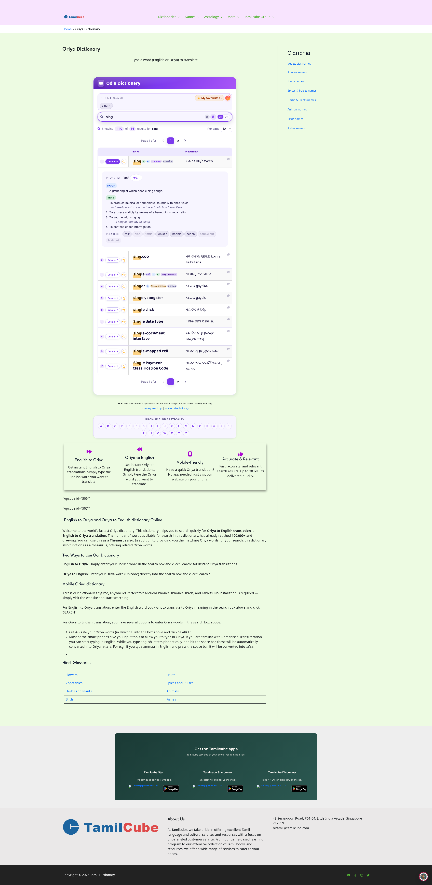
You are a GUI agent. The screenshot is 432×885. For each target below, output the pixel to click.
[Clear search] (207, 117)
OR (226, 116)
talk (127, 234)
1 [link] (170, 141)
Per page (213, 128)
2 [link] (178, 140)
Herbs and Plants (79, 691)
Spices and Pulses (180, 683)
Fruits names (296, 81)
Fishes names (296, 128)
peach (190, 234)
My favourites (209, 98)
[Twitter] (368, 875)
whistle (162, 234)
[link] (163, 141)
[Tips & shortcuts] (227, 98)
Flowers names (297, 72)
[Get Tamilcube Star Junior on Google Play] (235, 788)
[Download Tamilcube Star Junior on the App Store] (208, 788)
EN (220, 116)
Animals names (297, 109)
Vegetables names (299, 63)
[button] (178, 16)
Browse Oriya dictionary (177, 408)
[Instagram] (361, 875)
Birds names (295, 119)
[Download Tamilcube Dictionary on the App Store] (272, 788)
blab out (113, 240)
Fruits (171, 675)
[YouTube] (348, 875)
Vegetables (74, 683)
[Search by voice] (213, 117)
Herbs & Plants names (302, 100)
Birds (69, 699)
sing (104, 105)
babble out (207, 234)
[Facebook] (355, 875)
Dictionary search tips (152, 408)
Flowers (71, 675)
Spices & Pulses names (302, 90)
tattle (149, 234)
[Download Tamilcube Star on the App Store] (144, 788)
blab (137, 234)
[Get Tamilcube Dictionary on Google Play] (299, 788)
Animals (173, 691)
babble (176, 234)
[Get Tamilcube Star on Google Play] (171, 788)
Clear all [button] (118, 98)
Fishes (171, 699)
